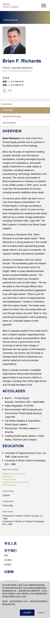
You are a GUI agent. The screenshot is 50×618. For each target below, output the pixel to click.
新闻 (6, 555)
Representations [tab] (12, 117)
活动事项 (8, 560)
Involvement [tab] (9, 123)
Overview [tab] (8, 110)
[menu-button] (44, 5)
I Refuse (41, 613)
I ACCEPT (27, 613)
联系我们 (8, 564)
